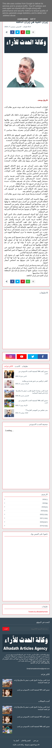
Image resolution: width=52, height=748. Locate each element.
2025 (45, 503)
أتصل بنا (16, 740)
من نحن (35, 740)
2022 (44, 514)
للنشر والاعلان (25, 740)
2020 (44, 522)
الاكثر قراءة (8, 366)
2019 (44, 526)
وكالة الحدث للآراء (18, 745)
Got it (33, 19)
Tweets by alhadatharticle (38, 612)
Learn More (22, 19)
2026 (45, 499)
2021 (44, 518)
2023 (44, 511)
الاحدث (17, 366)
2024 (45, 507)
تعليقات (25, 366)
